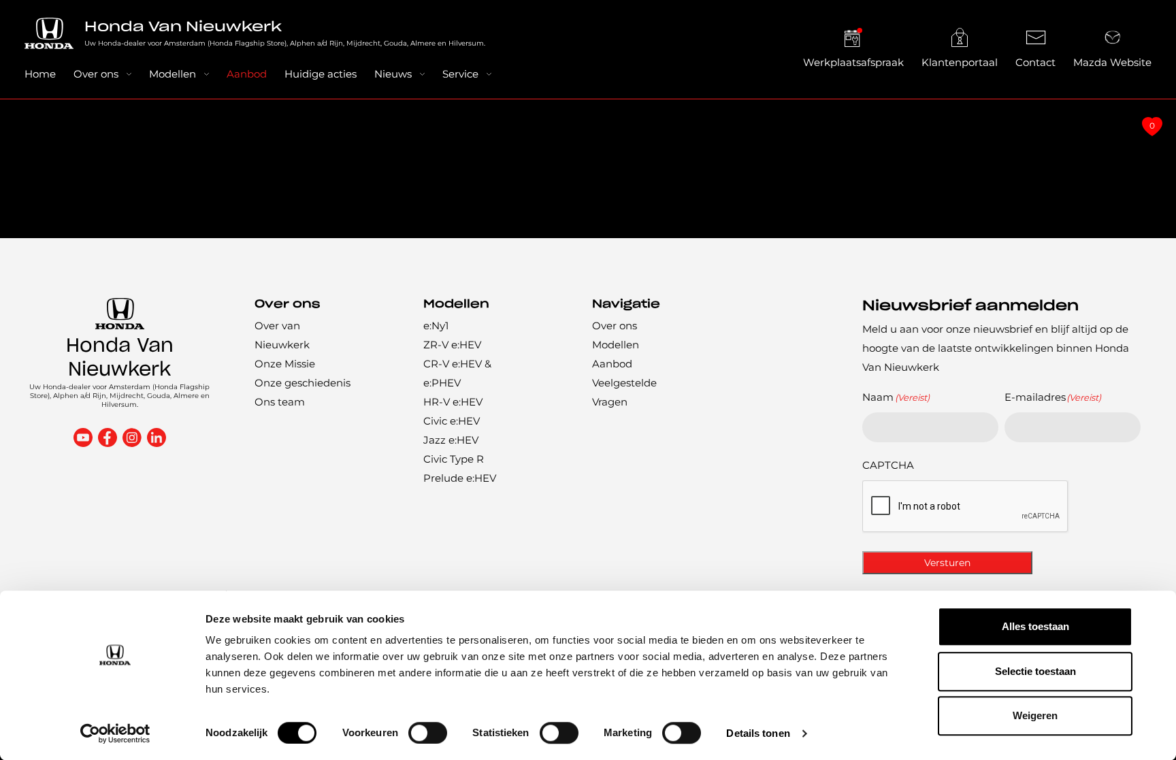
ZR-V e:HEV (452, 344)
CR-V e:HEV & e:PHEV (457, 373)
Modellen (172, 73)
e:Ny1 (435, 325)
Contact (1035, 62)
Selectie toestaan (1035, 671)
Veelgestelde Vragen (624, 392)
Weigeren (1035, 715)
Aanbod (247, 73)
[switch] (427, 733)
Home (40, 73)
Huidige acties (320, 73)
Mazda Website (1112, 62)
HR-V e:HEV (453, 401)
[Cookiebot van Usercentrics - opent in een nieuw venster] (115, 733)
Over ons (96, 73)
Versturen (947, 563)
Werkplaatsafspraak (853, 62)
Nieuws (393, 73)
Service (460, 73)
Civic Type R (453, 458)
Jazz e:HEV (450, 439)
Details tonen (757, 733)
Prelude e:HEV (459, 478)
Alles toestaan (1035, 626)
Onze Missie (285, 363)
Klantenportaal (959, 62)
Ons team (280, 401)
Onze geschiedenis (302, 382)
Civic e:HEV (451, 420)
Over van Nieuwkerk (282, 335)
